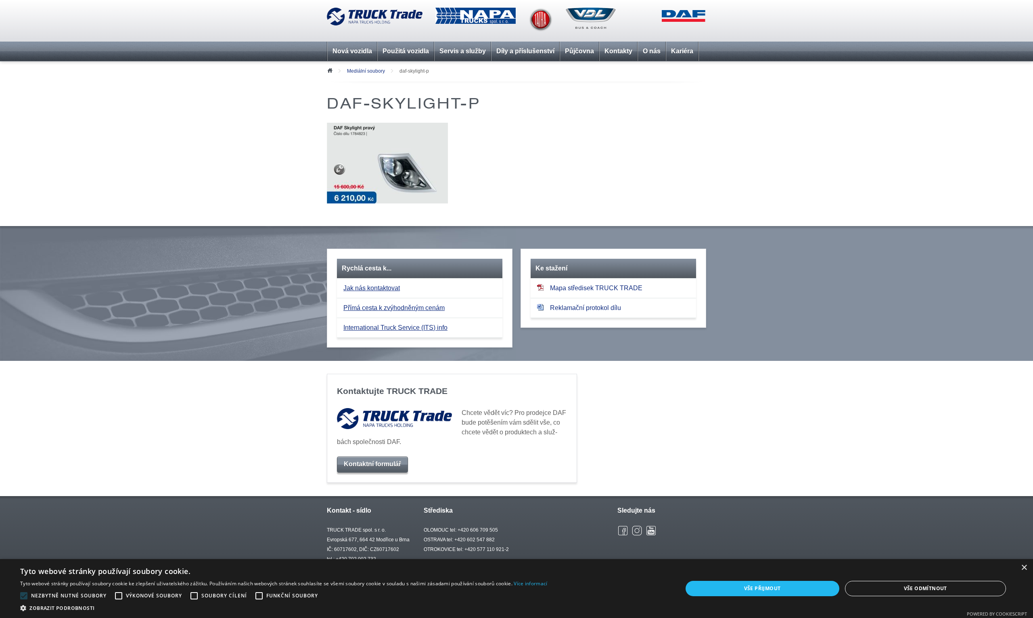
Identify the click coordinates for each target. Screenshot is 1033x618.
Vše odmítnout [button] (925, 588)
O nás (652, 51)
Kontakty (618, 51)
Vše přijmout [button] (762, 588)
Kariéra (682, 51)
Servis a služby (462, 51)
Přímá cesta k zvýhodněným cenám (394, 307)
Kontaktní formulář (372, 464)
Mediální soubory (366, 71)
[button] (283, 608)
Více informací (530, 583)
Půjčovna (579, 51)
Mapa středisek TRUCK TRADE (596, 288)
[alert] (516, 588)
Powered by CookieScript (997, 614)
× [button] (1024, 568)
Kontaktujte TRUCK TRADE (392, 391)
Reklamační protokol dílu (585, 307)
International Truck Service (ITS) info (395, 327)
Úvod (329, 70)
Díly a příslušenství (525, 51)
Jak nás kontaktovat (371, 288)
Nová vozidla (352, 51)
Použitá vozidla (406, 51)
